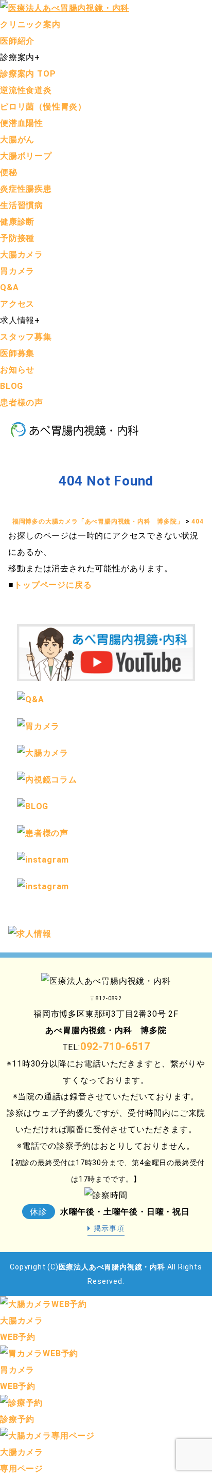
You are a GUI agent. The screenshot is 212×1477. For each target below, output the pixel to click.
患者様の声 (21, 402)
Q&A (9, 287)
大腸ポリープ (26, 156)
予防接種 (17, 238)
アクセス (17, 304)
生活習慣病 (21, 205)
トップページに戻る (53, 585)
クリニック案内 (30, 24)
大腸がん (17, 139)
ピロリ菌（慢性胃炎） (43, 106)
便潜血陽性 (21, 123)
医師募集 (17, 353)
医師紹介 (17, 41)
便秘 (8, 172)
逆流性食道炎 (26, 90)
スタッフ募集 (26, 337)
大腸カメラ (21, 254)
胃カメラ (17, 271)
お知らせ (17, 370)
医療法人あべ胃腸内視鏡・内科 (112, 1267)
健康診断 (17, 222)
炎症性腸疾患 (26, 189)
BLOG (11, 386)
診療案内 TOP (28, 74)
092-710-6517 (115, 1046)
